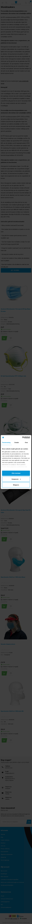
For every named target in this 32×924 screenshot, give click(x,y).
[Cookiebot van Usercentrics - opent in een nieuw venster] (22, 437)
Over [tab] (26, 442)
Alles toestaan (16, 473)
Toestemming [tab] (6, 442)
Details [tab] (16, 442)
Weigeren (16, 485)
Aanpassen (15, 479)
